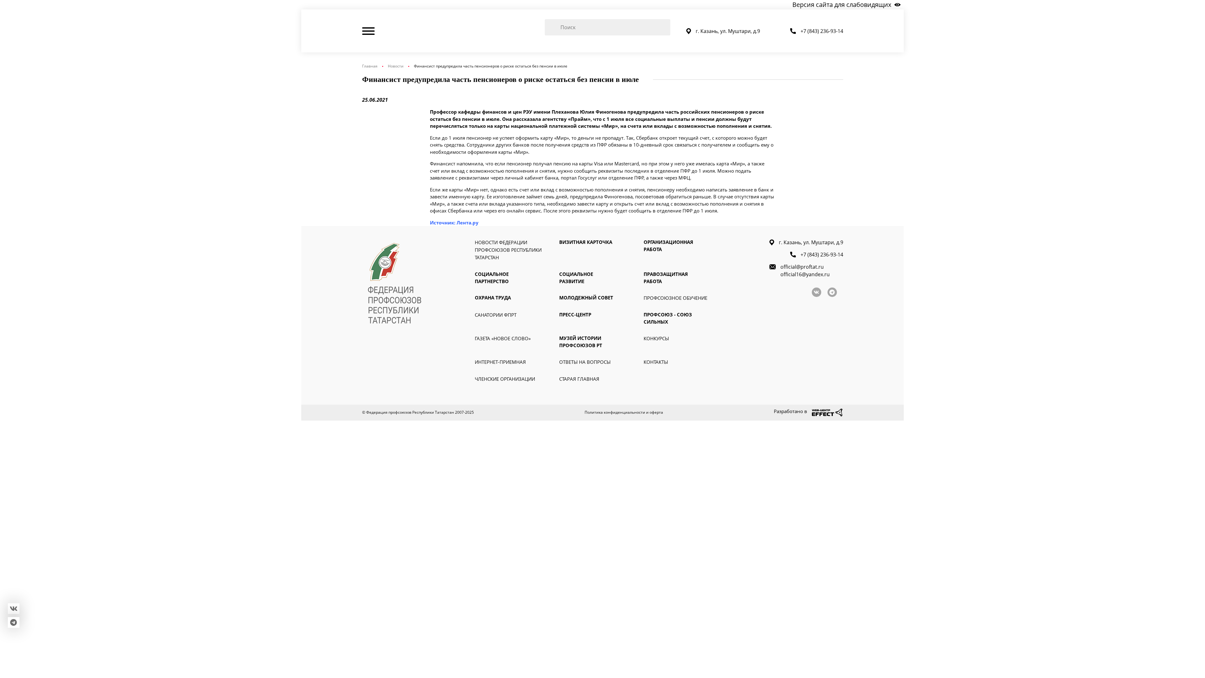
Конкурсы (656, 338)
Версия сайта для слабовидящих (841, 4)
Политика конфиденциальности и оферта (624, 412)
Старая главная (579, 379)
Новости (396, 66)
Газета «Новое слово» (503, 338)
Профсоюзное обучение (675, 298)
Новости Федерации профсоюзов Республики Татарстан (508, 250)
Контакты (656, 362)
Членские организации (505, 379)
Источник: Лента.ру (454, 222)
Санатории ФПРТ (496, 315)
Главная (370, 66)
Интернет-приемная (500, 362)
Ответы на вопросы (585, 362)
